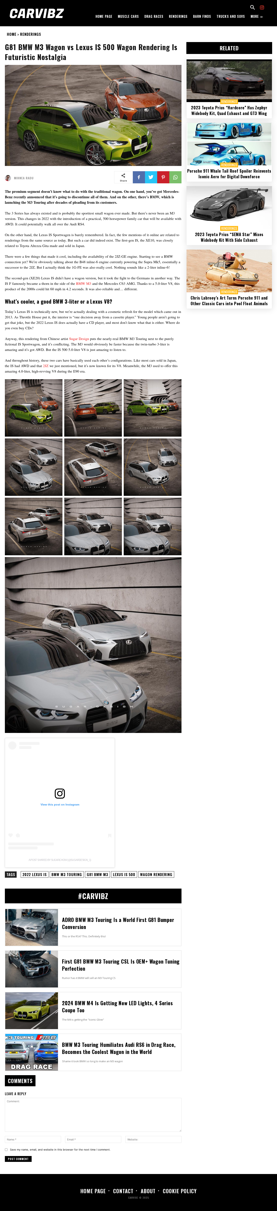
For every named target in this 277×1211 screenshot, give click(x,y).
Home (11, 34)
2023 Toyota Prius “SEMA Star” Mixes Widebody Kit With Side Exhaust (229, 237)
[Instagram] (262, 8)
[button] (252, 8)
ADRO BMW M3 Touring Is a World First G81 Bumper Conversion (118, 923)
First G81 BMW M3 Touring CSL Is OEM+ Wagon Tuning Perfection (121, 965)
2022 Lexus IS (35, 874)
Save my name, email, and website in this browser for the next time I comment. (60, 1149)
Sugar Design (79, 338)
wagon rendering (156, 874)
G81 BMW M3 (97, 874)
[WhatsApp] (175, 177)
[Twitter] (151, 177)
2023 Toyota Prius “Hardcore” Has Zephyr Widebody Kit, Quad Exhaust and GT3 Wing (229, 110)
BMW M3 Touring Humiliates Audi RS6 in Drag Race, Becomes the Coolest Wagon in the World (118, 1048)
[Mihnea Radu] (9, 178)
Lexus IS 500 (124, 874)
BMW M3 (83, 283)
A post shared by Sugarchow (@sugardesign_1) (60, 860)
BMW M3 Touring (67, 874)
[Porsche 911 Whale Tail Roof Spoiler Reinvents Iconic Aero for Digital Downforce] (229, 144)
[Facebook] (139, 177)
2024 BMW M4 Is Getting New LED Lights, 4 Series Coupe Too (117, 1006)
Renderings (30, 34)
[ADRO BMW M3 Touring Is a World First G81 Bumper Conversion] (31, 927)
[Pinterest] (163, 177)
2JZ (46, 365)
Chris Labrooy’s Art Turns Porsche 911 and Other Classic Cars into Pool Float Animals (229, 300)
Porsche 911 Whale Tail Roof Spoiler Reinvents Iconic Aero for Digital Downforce (229, 173)
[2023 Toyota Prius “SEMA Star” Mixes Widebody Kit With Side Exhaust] (229, 207)
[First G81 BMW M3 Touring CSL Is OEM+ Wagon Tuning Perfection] (31, 969)
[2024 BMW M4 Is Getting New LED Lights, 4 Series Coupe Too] (31, 1010)
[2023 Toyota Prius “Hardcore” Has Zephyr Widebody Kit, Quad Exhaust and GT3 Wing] (229, 80)
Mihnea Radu (24, 177)
